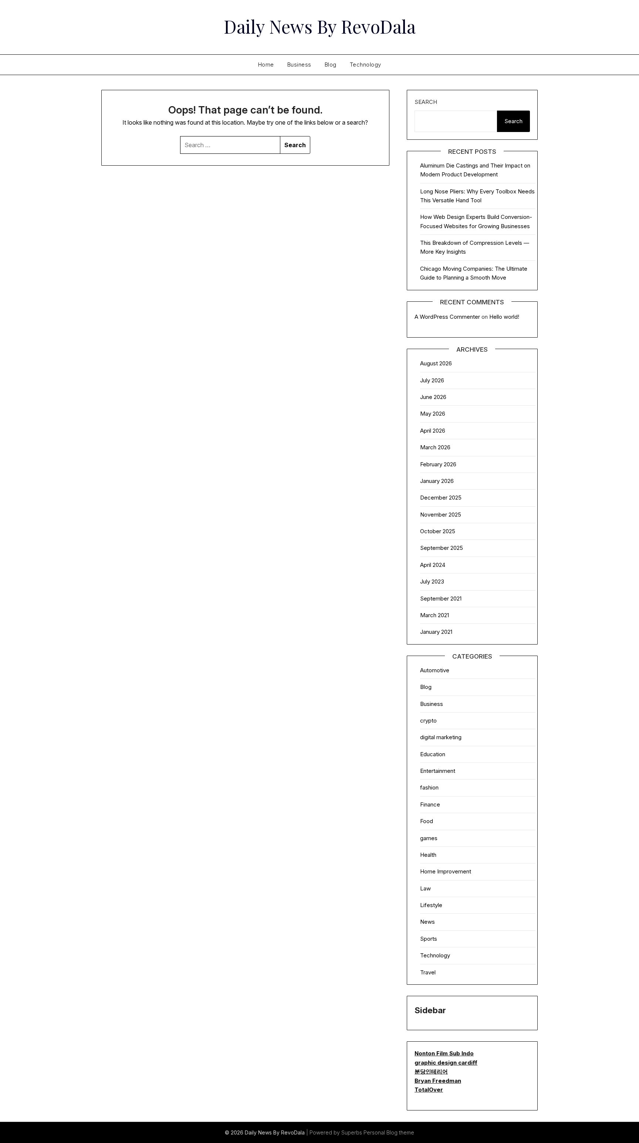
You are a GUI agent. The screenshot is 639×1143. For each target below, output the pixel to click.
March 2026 (435, 447)
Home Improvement (445, 871)
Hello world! (504, 316)
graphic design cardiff (446, 1062)
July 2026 (432, 380)
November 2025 (440, 514)
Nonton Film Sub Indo (444, 1053)
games (428, 838)
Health (428, 854)
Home (266, 64)
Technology (365, 64)
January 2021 (436, 631)
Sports (428, 938)
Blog (331, 64)
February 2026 (438, 464)
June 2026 (433, 396)
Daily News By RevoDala (320, 26)
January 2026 (437, 480)
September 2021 (441, 598)
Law (425, 888)
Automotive (434, 670)
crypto (428, 720)
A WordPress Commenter (447, 316)
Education (432, 754)
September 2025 (441, 547)
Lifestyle (431, 905)
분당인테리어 (431, 1071)
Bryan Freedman (438, 1080)
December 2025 (441, 497)
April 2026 (432, 430)
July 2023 (432, 581)
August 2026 (436, 363)
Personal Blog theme (389, 1132)
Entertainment (437, 770)
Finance (430, 804)
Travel (428, 972)
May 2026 (432, 413)
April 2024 (432, 564)
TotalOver (429, 1089)
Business (299, 64)
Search (426, 101)
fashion (429, 787)
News (427, 921)
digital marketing (441, 737)
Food (426, 821)
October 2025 (437, 531)
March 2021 (434, 615)
